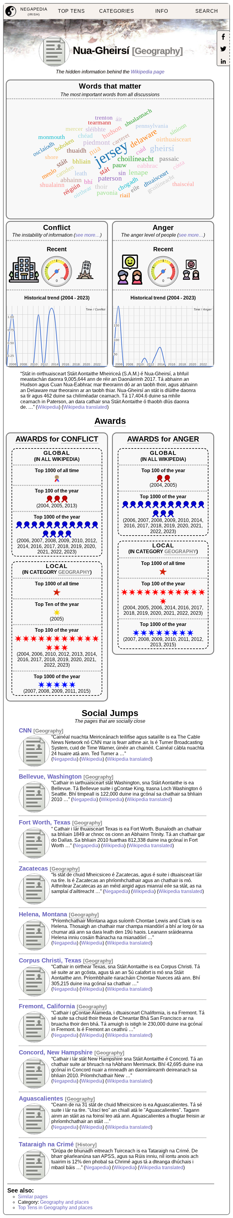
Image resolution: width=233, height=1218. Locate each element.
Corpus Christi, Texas (50, 960)
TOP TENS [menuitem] (71, 11)
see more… (87, 235)
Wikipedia (48, 407)
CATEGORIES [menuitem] (116, 11)
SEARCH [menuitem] (206, 11)
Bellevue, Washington (50, 776)
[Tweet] (223, 49)
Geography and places (64, 1202)
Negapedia (65, 759)
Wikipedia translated (85, 407)
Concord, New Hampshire (56, 1052)
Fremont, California (47, 1006)
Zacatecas (33, 868)
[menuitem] (26, 11)
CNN (25, 730)
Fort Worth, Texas (44, 822)
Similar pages (33, 1196)
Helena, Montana (43, 914)
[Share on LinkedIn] (223, 62)
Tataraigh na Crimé (46, 1144)
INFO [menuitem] (161, 11)
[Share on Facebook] (223, 37)
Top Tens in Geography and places (55, 1207)
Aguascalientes (41, 1098)
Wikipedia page (147, 71)
